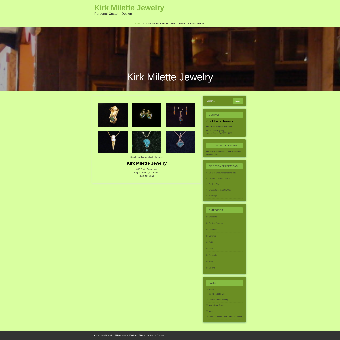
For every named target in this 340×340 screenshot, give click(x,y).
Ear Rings (213, 195)
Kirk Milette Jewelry (129, 7)
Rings (211, 261)
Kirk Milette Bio (196, 23)
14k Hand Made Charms (219, 178)
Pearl (211, 248)
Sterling (212, 268)
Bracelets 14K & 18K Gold (220, 190)
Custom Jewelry (216, 223)
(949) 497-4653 (146, 176)
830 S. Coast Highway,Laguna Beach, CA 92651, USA (219, 131)
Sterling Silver (215, 184)
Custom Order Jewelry (155, 23)
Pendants (213, 255)
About (181, 23)
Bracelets (213, 217)
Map (173, 23)
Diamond (212, 229)
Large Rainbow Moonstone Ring (222, 173)
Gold (211, 242)
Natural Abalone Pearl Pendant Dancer (225, 317)
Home (137, 23)
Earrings (212, 236)
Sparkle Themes (156, 335)
